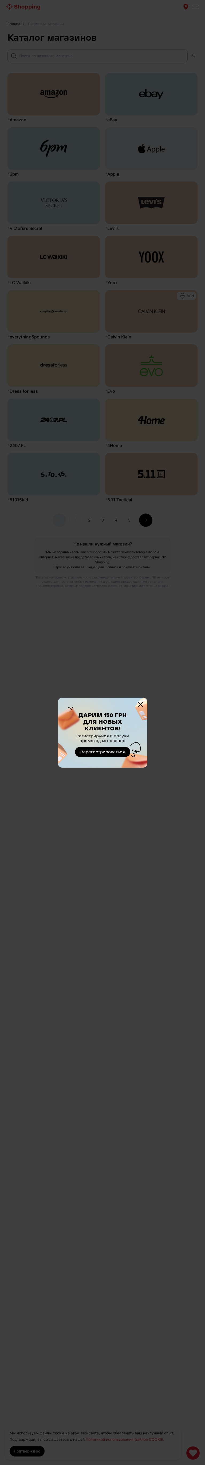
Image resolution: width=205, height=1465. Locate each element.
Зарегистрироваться (102, 752)
